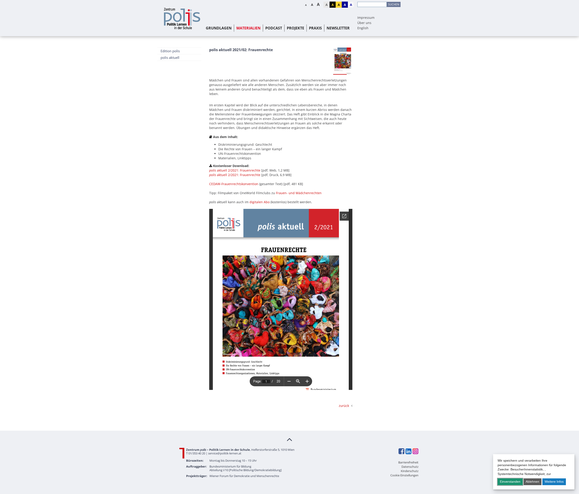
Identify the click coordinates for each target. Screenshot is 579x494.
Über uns (364, 23)
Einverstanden (510, 481)
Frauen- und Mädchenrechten (299, 193)
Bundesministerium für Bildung (230, 466)
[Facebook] (401, 451)
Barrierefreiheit (408, 462)
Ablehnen (532, 481)
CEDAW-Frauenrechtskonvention (233, 184)
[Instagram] (415, 451)
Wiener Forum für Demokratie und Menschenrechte (244, 476)
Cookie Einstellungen (404, 475)
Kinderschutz (409, 471)
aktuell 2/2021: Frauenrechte (234, 170)
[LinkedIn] (408, 451)
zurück (344, 405)
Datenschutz (409, 466)
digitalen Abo (259, 202)
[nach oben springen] (289, 439)
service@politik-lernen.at (224, 453)
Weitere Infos (554, 481)
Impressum (366, 17)
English (362, 28)
